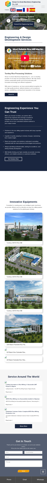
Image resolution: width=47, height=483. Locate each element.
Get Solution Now (13, 159)
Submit (23, 471)
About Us (11, 94)
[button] (8, 21)
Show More (23, 426)
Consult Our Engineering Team (23, 24)
